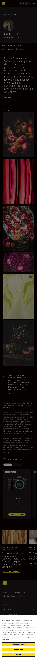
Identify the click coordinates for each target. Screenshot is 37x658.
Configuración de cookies (18, 644)
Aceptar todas (18, 654)
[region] (18, 636)
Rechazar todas (18, 649)
